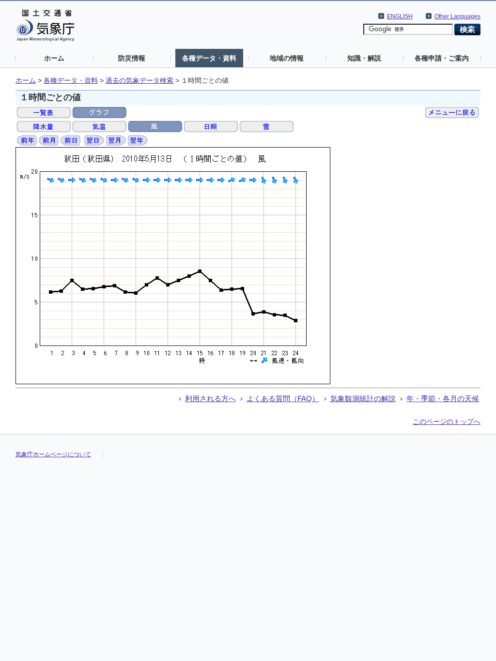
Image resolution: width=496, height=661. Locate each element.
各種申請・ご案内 (442, 58)
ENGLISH (400, 16)
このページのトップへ (446, 421)
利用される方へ (210, 398)
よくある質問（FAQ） (283, 398)
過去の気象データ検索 (139, 80)
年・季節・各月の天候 (442, 398)
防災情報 (131, 58)
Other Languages (457, 16)
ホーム (54, 58)
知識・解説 (364, 58)
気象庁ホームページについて (53, 454)
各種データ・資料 (209, 58)
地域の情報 (287, 58)
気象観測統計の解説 (363, 398)
